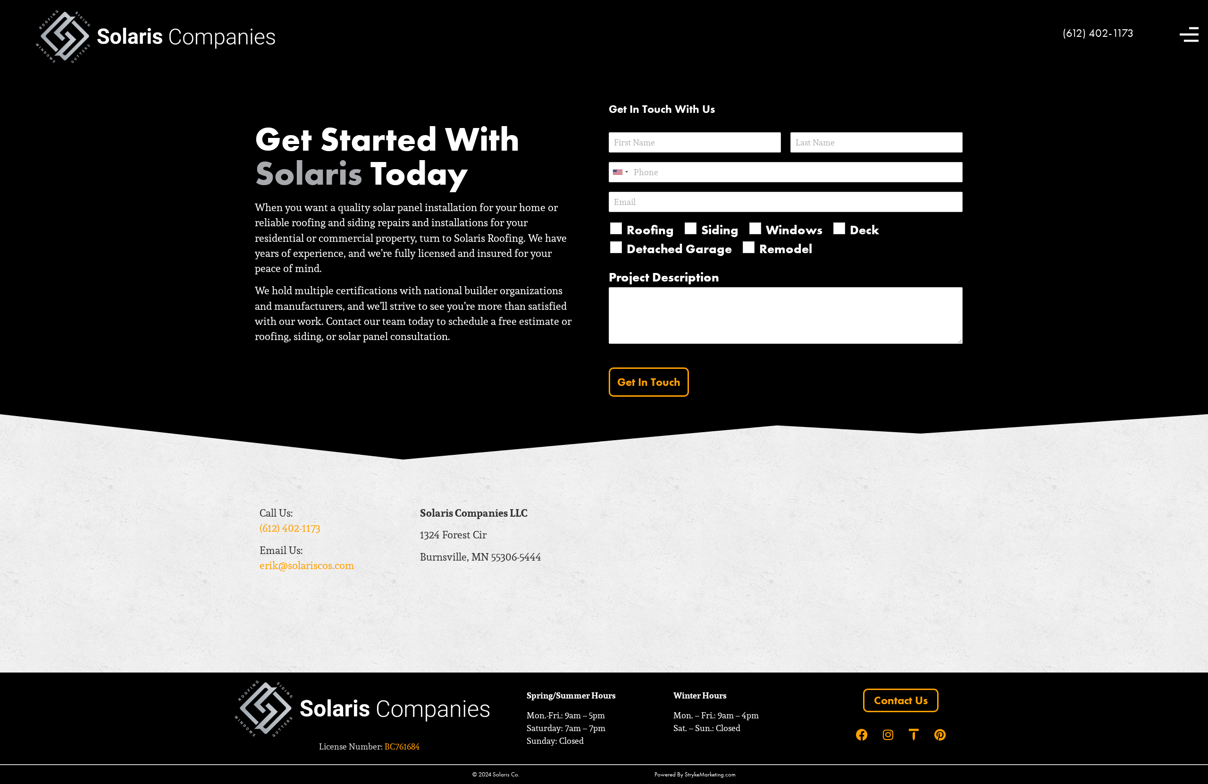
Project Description (664, 277)
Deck (864, 230)
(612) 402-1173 (1098, 33)
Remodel (785, 248)
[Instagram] (887, 734)
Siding (719, 230)
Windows (794, 230)
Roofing (650, 230)
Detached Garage (679, 248)
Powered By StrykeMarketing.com (695, 774)
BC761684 (402, 746)
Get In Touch (648, 382)
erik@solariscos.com (307, 565)
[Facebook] (861, 734)
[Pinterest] (939, 734)
